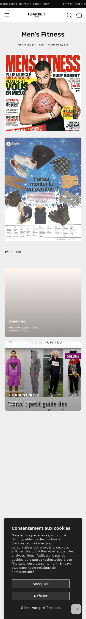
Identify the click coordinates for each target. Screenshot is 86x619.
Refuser (41, 596)
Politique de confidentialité (34, 570)
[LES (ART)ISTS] (43, 15)
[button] (69, 15)
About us (17, 321)
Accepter (41, 584)
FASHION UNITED (24, 395)
